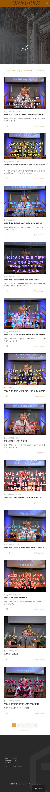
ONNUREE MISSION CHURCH (26, 3)
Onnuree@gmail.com (13, 766)
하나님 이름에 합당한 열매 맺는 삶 (15, 597)
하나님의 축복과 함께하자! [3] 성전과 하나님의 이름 (21, 704)
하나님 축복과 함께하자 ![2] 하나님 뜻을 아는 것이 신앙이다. (24, 334)
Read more (40, 126)
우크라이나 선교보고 (11, 654)
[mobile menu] (47, 3)
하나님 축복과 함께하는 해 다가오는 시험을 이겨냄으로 (22, 497)
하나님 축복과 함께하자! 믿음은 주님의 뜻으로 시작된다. (23, 223)
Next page (24, 730)
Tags (18, 71)
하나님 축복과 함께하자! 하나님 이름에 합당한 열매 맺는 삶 (24, 547)
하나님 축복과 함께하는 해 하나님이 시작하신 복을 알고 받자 (24, 391)
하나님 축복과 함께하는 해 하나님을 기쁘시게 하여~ (21, 279)
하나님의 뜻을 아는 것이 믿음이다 (15, 441)
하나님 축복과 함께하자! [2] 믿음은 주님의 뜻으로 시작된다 (24, 114)
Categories (10, 71)
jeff (7, 111)
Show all (41, 71)
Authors (28, 71)
